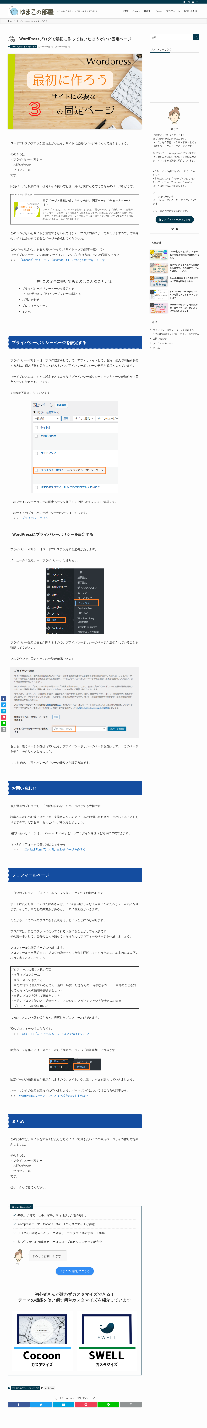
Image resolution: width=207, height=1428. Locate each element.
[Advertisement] (174, 76)
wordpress (49, 1388)
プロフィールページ (35, 305)
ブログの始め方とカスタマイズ (23, 46)
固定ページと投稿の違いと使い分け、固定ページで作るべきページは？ (86, 202)
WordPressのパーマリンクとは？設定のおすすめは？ (54, 1095)
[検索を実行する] (196, 37)
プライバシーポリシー (36, 518)
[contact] (193, 2)
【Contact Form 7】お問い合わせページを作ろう (54, 849)
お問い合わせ (30, 299)
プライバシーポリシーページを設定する (48, 288)
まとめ (26, 311)
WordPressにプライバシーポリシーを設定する (54, 293)
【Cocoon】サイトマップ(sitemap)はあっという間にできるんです (62, 260)
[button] (19, 1404)
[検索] (197, 2)
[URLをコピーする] (131, 1404)
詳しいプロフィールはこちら (175, 219)
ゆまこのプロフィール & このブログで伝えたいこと (56, 1033)
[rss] (189, 2)
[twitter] (184, 2)
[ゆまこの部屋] (31, 11)
